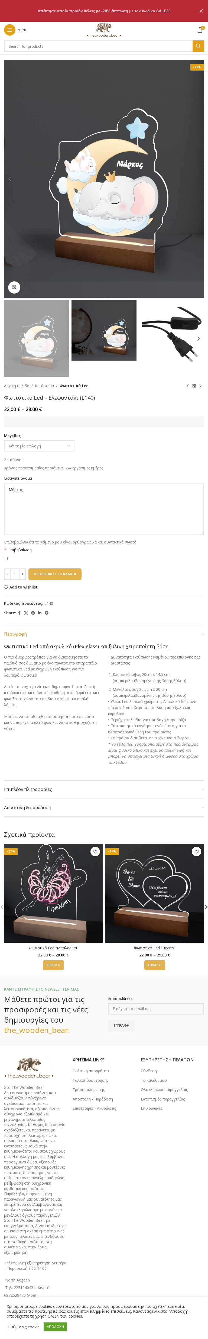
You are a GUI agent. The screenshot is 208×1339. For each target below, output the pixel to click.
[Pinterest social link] (33, 613)
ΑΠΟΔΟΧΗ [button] (55, 1326)
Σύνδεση (149, 1070)
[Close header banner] (201, 11)
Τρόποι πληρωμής (89, 1089)
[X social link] (26, 613)
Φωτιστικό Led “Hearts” (154, 947)
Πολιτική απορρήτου (91, 1070)
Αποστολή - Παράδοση (93, 1099)
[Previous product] (187, 386)
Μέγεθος (12, 435)
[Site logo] (104, 29)
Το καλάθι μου (154, 1080)
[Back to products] (194, 386)
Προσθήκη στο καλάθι (55, 573)
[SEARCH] (198, 46)
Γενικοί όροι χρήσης (90, 1080)
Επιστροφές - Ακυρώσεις (94, 1108)
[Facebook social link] (19, 613)
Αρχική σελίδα (16, 385)
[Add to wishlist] (95, 851)
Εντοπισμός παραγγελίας (163, 1099)
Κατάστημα (44, 385)
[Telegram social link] (46, 613)
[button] (9, 178)
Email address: (120, 998)
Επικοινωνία (151, 1108)
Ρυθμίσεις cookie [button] (24, 1326)
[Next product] (200, 386)
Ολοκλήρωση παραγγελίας (164, 1089)
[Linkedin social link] (40, 613)
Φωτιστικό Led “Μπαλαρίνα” (53, 947)
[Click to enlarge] (14, 287)
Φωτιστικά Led (74, 385)
